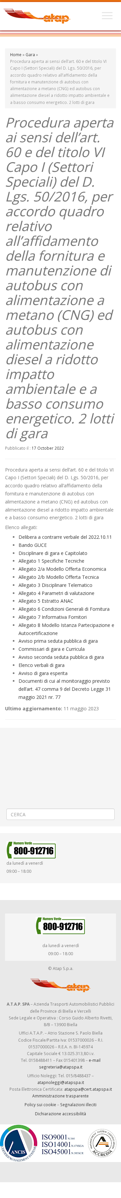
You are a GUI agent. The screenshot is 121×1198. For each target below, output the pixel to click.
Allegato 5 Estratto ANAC (45, 601)
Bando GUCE (32, 545)
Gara (30, 54)
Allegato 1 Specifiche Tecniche (51, 561)
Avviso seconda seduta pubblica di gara (61, 657)
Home (16, 54)
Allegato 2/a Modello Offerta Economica (62, 569)
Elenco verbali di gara (41, 665)
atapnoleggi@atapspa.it (60, 1082)
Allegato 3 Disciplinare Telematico (55, 585)
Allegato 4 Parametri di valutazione (56, 593)
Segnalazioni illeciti (78, 1104)
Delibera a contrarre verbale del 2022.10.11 (65, 537)
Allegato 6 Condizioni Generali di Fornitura (64, 609)
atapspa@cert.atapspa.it (88, 1089)
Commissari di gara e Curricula (51, 649)
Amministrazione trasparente (60, 1095)
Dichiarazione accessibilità (60, 1113)
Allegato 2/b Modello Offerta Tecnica (58, 577)
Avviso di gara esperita (43, 673)
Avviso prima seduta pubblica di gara (58, 641)
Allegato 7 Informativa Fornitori (52, 617)
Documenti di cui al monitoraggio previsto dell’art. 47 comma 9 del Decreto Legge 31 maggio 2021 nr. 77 (64, 689)
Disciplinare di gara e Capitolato (52, 553)
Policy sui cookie (40, 1104)
